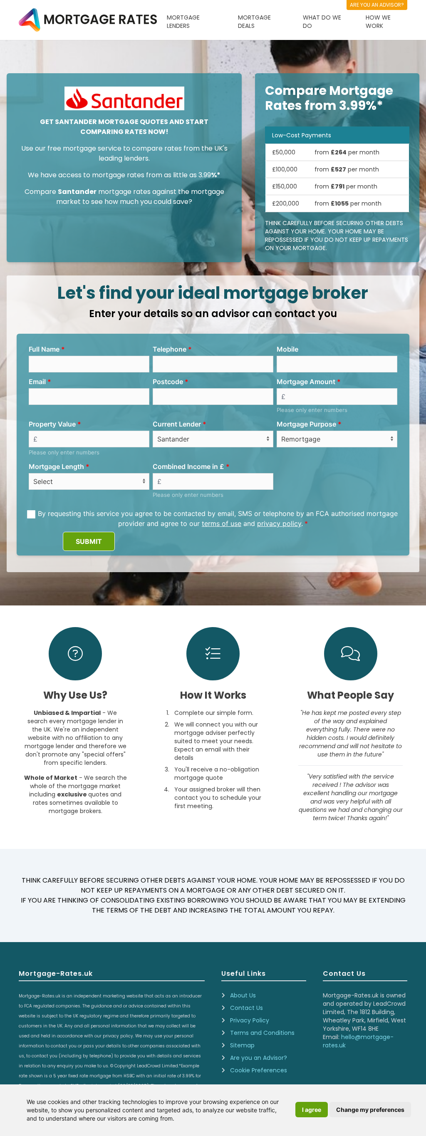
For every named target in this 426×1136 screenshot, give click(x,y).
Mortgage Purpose (306, 424)
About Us (243, 995)
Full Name (44, 349)
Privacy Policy (249, 1020)
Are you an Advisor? (258, 1058)
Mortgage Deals (254, 21)
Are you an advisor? (377, 4)
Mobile (287, 349)
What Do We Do (322, 21)
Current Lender (177, 424)
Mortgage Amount (306, 381)
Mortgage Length (56, 466)
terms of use (221, 523)
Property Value (52, 424)
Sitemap (242, 1045)
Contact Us (246, 1008)
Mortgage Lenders (183, 21)
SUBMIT (89, 541)
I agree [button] (311, 1109)
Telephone (169, 349)
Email (37, 381)
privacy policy (279, 523)
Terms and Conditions (262, 1033)
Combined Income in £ (188, 466)
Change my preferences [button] (370, 1109)
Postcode (168, 381)
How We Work (378, 21)
